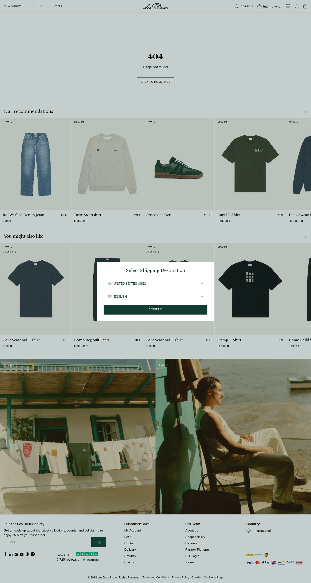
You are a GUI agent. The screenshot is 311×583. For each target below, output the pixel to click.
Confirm (155, 309)
